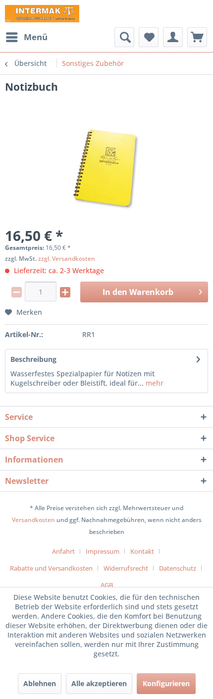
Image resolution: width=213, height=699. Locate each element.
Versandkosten (33, 520)
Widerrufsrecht (126, 568)
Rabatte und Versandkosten (51, 568)
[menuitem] (26, 37)
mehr (153, 383)
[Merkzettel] (149, 37)
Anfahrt (63, 551)
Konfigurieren (166, 683)
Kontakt (142, 551)
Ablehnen (39, 683)
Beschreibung (33, 359)
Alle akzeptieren (99, 683)
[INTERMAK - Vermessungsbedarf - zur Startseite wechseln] (42, 13)
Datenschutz (177, 568)
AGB (107, 585)
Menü (36, 37)
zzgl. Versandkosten (66, 258)
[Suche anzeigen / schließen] (124, 37)
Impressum (102, 551)
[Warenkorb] (197, 37)
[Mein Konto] (173, 37)
